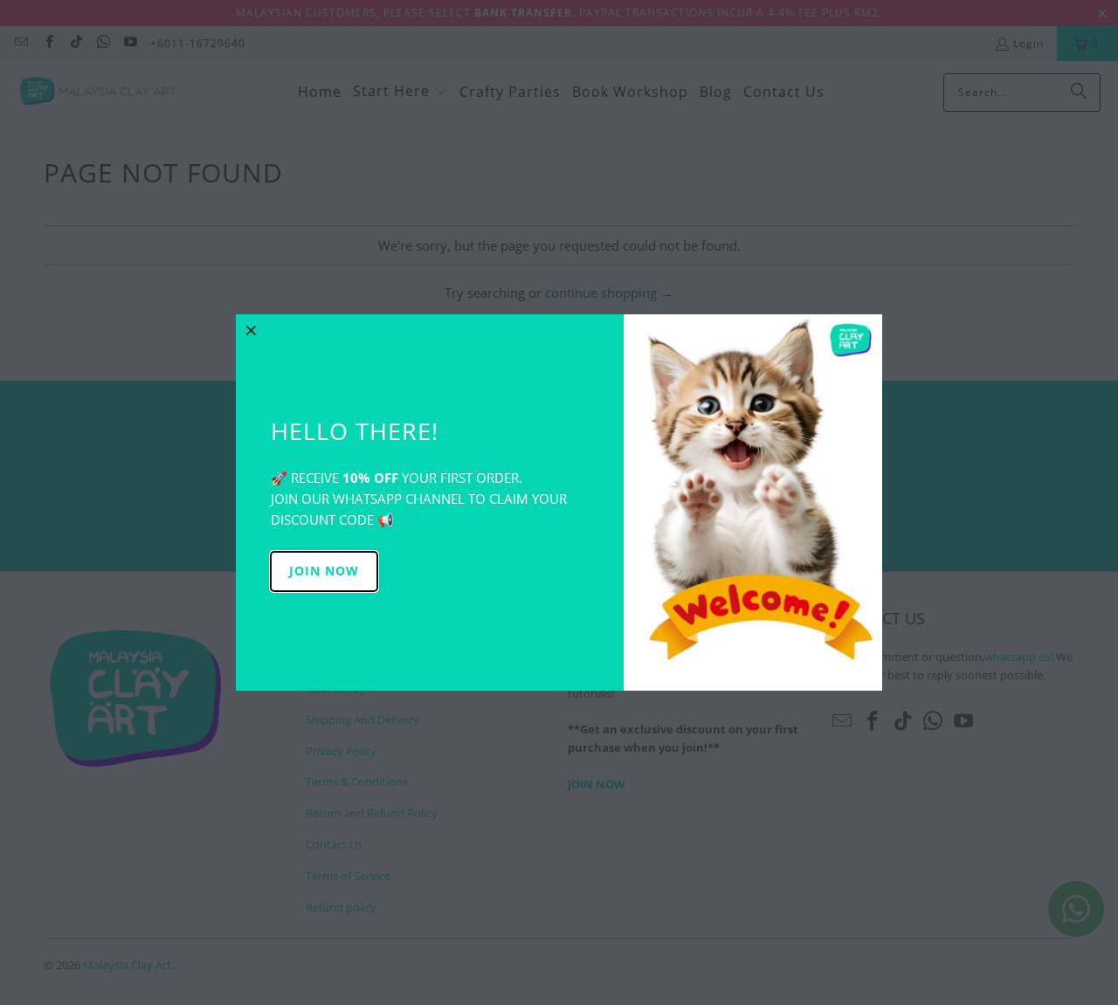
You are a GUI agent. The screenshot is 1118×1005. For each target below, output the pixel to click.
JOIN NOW (324, 570)
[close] (251, 330)
